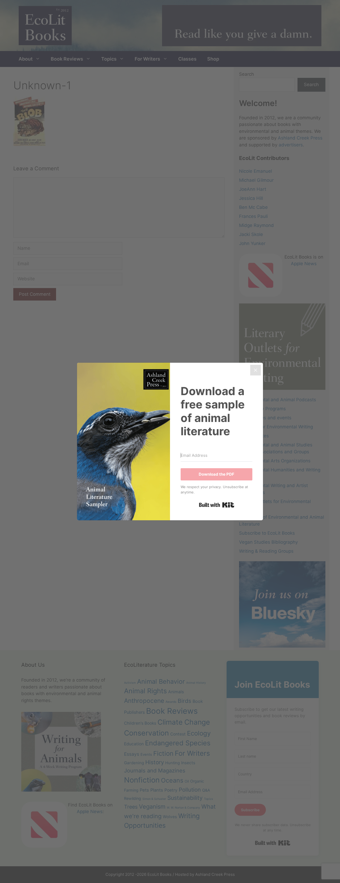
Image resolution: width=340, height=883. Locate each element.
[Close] (255, 370)
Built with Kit (216, 505)
